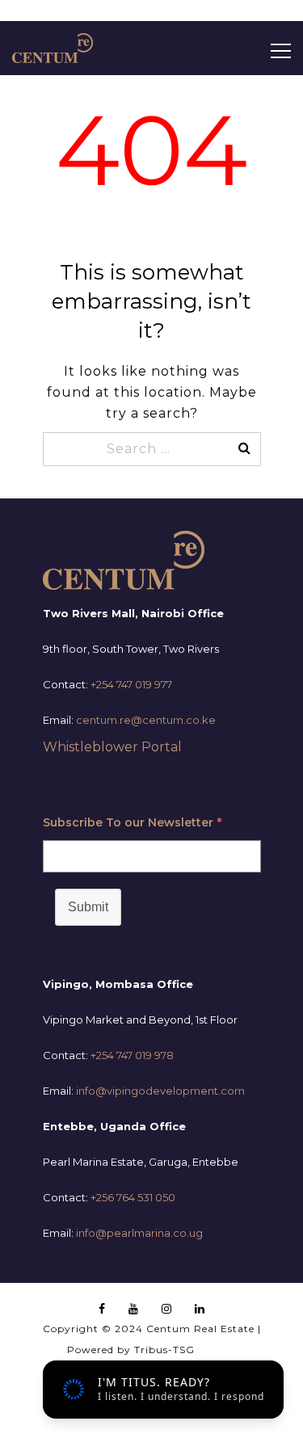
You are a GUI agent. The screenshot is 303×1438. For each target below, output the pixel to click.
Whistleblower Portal (112, 747)
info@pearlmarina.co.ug (139, 1232)
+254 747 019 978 (132, 1055)
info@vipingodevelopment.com (160, 1090)
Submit (88, 907)
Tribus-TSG (164, 1349)
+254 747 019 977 (131, 684)
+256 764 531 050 (132, 1197)
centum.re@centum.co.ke (146, 719)
